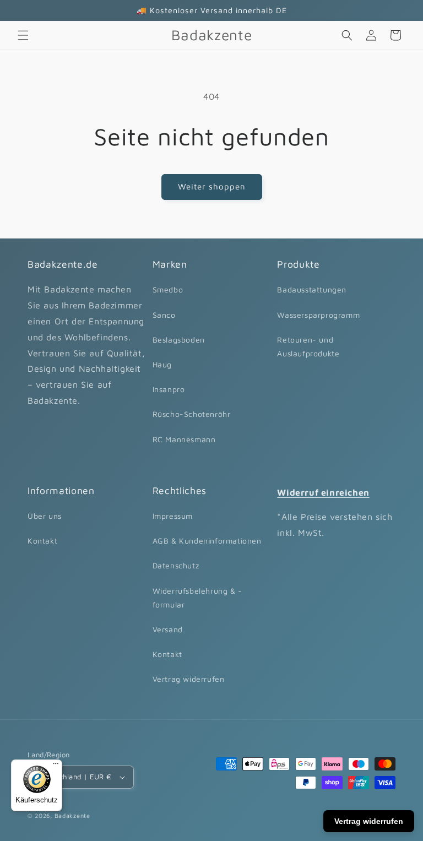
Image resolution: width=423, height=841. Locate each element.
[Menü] (55, 766)
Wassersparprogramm (318, 314)
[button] (23, 35)
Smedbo (168, 289)
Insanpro (169, 389)
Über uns (45, 515)
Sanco (164, 314)
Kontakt (42, 540)
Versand (168, 629)
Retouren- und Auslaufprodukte (308, 346)
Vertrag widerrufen (189, 678)
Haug (162, 364)
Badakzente (72, 815)
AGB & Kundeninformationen (207, 540)
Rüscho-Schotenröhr (192, 414)
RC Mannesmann (184, 439)
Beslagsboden (179, 339)
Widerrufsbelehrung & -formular (197, 597)
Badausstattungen (311, 289)
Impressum (173, 515)
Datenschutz (176, 565)
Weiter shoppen (212, 186)
